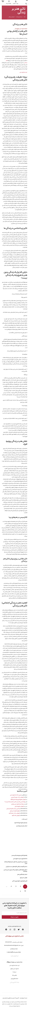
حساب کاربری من (14, 979)
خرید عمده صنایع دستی (14, 965)
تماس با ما (14, 975)
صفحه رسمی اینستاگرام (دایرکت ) (14, 952)
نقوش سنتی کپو (23, 878)
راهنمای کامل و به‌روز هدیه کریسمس (19, 855)
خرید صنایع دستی (23, 72)
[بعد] (20, 891)
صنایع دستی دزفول (14, 969)
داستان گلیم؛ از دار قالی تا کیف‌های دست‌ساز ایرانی (16, 867)
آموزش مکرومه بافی (19, 806)
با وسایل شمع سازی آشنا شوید (20, 823)
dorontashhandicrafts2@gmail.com (12, 945)
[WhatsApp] (10, 929)
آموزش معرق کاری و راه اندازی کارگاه (18, 799)
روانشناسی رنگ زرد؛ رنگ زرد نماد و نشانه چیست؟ (15, 802)
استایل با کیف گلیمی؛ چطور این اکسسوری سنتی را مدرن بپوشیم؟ (15, 870)
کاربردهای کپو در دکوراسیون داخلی (19, 881)
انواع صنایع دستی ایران (14, 811)
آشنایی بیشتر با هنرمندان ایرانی (12, 809)
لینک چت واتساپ (13, 949)
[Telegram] (6, 929)
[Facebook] (23, 929)
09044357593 (8, 942)
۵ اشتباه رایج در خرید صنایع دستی (20, 859)
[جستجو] (26, 4)
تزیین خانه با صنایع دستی (15, 795)
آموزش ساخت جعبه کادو (14, 813)
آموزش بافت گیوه (15, 815)
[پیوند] (21, 2)
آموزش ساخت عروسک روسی (17, 797)
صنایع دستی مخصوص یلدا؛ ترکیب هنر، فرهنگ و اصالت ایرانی (15, 862)
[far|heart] (9, 1)
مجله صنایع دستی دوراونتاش (21, 29)
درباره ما (14, 972)
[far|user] (15, 1)
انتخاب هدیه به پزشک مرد (21, 826)
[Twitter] (19, 929)
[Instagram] (14, 929)
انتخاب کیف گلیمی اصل (22, 874)
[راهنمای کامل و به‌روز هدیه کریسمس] (14, 841)
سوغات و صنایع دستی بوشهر (18, 804)
